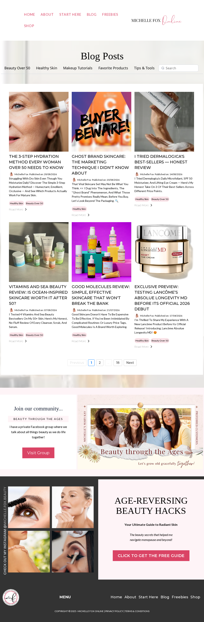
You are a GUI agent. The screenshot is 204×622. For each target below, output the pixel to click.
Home (29, 14)
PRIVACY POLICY (114, 611)
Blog (92, 14)
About (47, 14)
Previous (77, 363)
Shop (29, 26)
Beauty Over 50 (17, 68)
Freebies (110, 14)
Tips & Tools (144, 68)
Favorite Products (113, 68)
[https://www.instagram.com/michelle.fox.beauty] (49, 529)
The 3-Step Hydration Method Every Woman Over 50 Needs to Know (36, 162)
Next (130, 363)
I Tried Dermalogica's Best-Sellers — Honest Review (160, 162)
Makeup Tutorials (77, 68)
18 (118, 363)
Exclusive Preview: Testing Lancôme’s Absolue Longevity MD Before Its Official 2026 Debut (162, 297)
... (108, 363)
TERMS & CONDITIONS (137, 611)
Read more (16, 209)
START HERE (70, 14)
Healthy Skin (46, 68)
